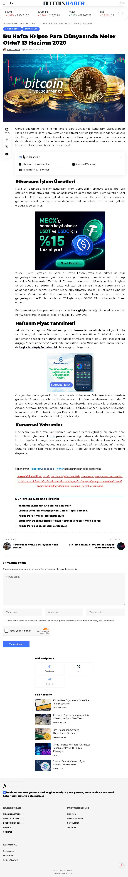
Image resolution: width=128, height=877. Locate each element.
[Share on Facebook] (7, 139)
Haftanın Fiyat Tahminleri (35, 169)
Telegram (35, 468)
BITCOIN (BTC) (12, 29)
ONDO (55, 755)
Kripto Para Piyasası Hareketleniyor (41, 515)
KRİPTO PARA (31, 29)
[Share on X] (7, 146)
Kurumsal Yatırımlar (85, 164)
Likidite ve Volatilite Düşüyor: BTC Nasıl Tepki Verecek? (53, 510)
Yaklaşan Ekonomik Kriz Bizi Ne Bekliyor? (45, 505)
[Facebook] (49, 669)
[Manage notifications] (121, 865)
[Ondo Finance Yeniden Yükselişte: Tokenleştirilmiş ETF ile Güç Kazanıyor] (43, 749)
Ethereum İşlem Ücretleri (35, 164)
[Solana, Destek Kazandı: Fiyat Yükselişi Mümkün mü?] (43, 765)
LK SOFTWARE (69, 873)
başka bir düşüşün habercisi (38, 347)
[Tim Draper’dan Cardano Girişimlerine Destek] (43, 734)
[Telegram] (49, 681)
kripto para (54, 436)
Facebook (48, 468)
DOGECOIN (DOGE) (60, 708)
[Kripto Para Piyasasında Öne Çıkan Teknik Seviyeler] (43, 705)
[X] (78, 669)
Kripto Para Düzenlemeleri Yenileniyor (43, 526)
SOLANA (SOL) (58, 769)
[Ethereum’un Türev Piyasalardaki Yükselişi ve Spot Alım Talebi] (43, 719)
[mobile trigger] (5, 3)
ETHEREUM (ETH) (59, 722)
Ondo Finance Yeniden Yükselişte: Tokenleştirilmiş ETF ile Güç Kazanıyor (71, 748)
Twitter (59, 468)
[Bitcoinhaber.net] (64, 3)
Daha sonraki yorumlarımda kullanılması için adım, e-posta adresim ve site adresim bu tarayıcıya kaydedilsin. (61, 621)
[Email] (7, 154)
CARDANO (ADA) (59, 737)
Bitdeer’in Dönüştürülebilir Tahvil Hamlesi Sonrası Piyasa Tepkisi (60, 520)
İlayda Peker (13, 50)
